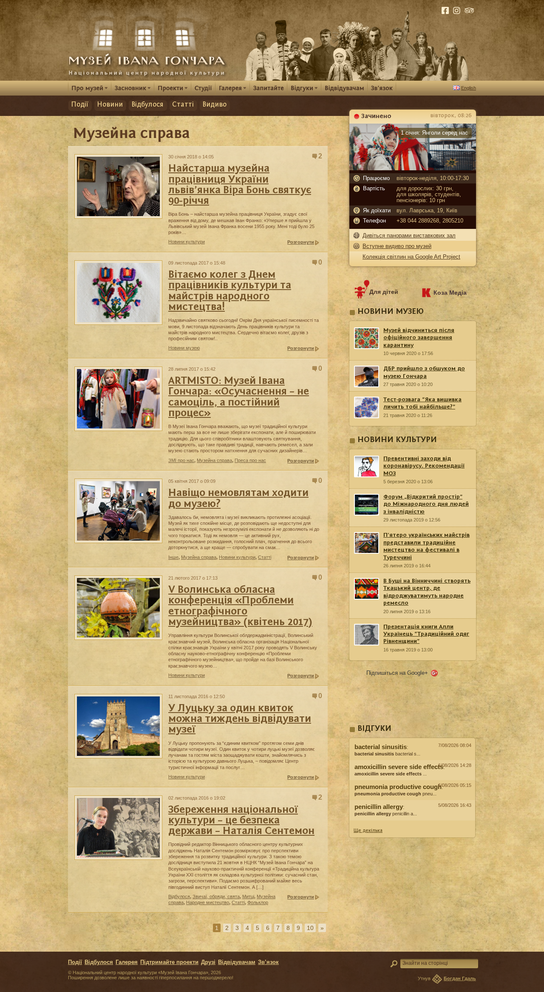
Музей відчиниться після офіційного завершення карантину (418, 337)
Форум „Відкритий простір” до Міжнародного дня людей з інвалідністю (426, 504)
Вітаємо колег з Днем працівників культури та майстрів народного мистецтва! (229, 291)
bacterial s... (387, 753)
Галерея (127, 962)
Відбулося (147, 104)
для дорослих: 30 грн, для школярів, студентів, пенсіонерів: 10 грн (429, 194)
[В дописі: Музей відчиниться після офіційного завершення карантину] (412, 822)
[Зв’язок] (382, 87)
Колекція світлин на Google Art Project (411, 257)
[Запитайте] (268, 87)
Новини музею (184, 347)
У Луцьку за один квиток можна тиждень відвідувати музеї (239, 719)
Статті (183, 104)
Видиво (214, 104)
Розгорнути (300, 242)
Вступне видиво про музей (397, 246)
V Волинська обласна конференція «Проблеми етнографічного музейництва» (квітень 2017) (240, 606)
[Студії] (203, 87)
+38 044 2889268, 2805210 (430, 221)
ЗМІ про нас (181, 460)
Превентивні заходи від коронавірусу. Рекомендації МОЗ (424, 466)
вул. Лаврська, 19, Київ (427, 211)
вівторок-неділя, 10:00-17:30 (433, 178)
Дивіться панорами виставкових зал (409, 235)
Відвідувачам (236, 962)
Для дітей (383, 291)
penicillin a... (385, 813)
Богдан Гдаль (460, 978)
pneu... (395, 793)
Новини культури (186, 241)
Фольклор (257, 902)
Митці (248, 896)
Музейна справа (214, 460)
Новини (110, 104)
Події (79, 104)
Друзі (208, 962)
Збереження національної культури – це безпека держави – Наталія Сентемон (241, 821)
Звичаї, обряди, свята (216, 896)
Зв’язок (268, 962)
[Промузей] (89, 88)
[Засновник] (133, 88)
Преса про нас (250, 460)
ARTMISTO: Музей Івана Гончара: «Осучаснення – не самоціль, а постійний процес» (238, 397)
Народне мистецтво (207, 902)
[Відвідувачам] (344, 87)
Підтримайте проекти (169, 962)
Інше (173, 557)
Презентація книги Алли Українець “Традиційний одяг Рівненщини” (426, 634)
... (390, 773)
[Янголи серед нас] (412, 168)
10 (310, 927)
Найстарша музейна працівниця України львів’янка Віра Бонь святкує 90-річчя (239, 184)
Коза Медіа (450, 292)
